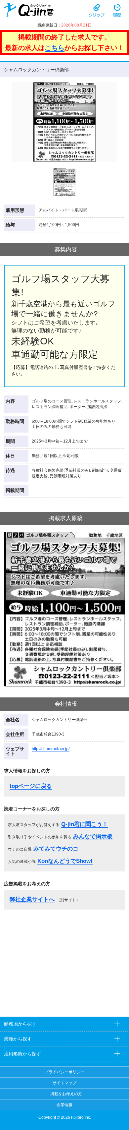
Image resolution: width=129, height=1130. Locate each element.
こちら (54, 47)
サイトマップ (64, 1083)
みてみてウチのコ (55, 849)
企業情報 (64, 1104)
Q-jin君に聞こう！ (84, 824)
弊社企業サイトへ (32, 899)
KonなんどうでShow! (65, 861)
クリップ (96, 10)
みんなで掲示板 (92, 836)
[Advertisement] (64, 961)
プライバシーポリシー (64, 1072)
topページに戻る (31, 786)
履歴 (117, 10)
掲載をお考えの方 (66, 1094)
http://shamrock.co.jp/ (50, 748)
